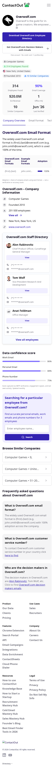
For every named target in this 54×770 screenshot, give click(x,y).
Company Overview (14, 120)
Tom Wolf (18, 277)
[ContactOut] (17, 4)
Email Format (36, 120)
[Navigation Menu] (49, 5)
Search (29, 437)
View (27, 257)
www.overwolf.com (20, 227)
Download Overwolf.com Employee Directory (27, 37)
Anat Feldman (21, 310)
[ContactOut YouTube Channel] (10, 755)
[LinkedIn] (17, 28)
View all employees (27, 339)
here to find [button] (11, 555)
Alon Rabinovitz (18, 581)
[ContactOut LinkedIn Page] (4, 755)
